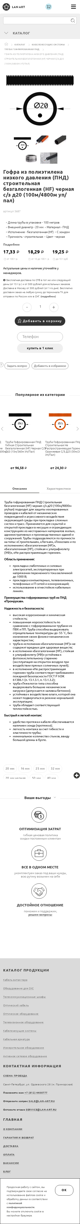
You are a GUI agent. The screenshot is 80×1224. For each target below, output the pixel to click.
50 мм (36, 778)
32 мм (55, 768)
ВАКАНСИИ (11, 1163)
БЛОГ (7, 1171)
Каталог (20, 44)
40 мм (51, 778)
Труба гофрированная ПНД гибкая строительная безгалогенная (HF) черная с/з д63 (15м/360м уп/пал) (25, 446)
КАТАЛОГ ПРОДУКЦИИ (26, 970)
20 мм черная (16, 778)
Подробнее (11, 244)
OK (64, 1190)
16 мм (25, 768)
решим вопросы (40, 914)
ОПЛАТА (9, 1154)
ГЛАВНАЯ (12, 1119)
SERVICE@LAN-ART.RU (41, 1109)
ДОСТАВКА (11, 1146)
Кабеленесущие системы (48, 44)
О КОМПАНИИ (12, 1129)
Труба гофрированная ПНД (21, 49)
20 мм (10, 768)
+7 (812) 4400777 (36, 1092)
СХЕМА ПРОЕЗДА (15, 1075)
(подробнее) (48, 296)
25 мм (40, 768)
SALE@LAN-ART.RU (42, 1101)
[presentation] (3, 429)
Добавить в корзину (42, 321)
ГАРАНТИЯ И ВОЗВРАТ (18, 1137)
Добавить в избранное (50, 365)
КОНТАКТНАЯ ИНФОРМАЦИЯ (32, 1066)
